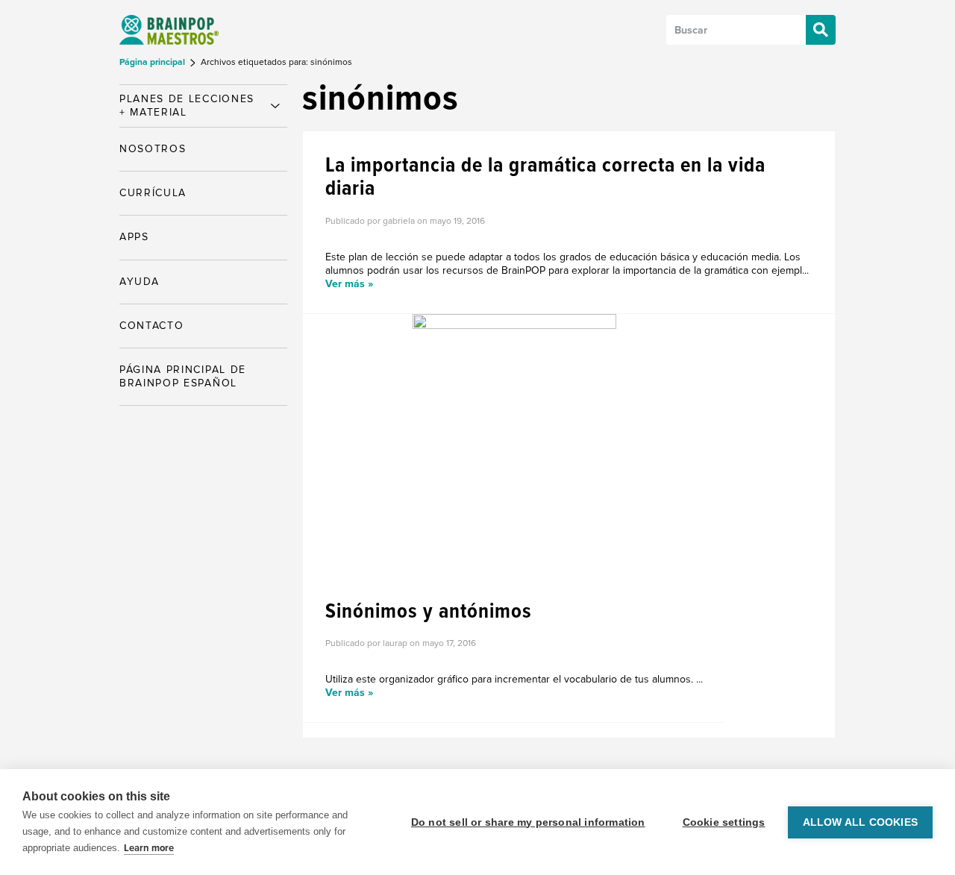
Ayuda (139, 281)
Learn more (149, 848)
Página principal (153, 62)
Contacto (151, 325)
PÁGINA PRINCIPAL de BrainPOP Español (182, 376)
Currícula (153, 192)
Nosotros (152, 148)
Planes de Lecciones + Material (186, 105)
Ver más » (349, 283)
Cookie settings (724, 822)
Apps (134, 236)
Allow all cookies (860, 822)
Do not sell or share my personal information (528, 822)
